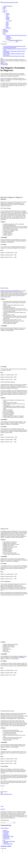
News (4, 8)
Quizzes (7, 14)
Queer (7, 23)
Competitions (9, 37)
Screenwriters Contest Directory (15, 40)
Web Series (5, 31)
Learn (4, 34)
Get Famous (5, 832)
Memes (7, 13)
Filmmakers (5, 30)
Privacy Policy (6, 831)
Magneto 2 (7, 794)
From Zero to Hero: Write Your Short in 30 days (16, 35)
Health (7, 19)
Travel (7, 26)
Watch (4, 29)
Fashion (7, 17)
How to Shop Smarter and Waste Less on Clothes (13, 56)
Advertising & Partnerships (9, 841)
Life (4, 12)
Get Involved (6, 837)
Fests (4, 32)
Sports (7, 24)
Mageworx (3, 794)
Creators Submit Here (8, 843)
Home (4, 7)
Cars (7, 15)
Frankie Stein (5, 64)
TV (4, 9)
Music (7, 21)
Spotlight (8, 36)
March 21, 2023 (4, 63)
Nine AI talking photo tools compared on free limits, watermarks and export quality (14, 47)
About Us (5, 830)
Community (5, 842)
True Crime (8, 28)
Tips (4, 840)
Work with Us (6, 835)
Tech (7, 25)
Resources (8, 39)
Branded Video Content (8, 836)
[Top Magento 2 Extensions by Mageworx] (10, 806)
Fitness (10, 20)
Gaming (7, 18)
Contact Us (5, 834)
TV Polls (5, 10)
